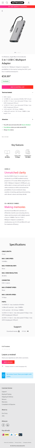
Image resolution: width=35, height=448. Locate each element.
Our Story (5, 413)
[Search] (7, 3)
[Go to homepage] (17, 2)
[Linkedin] (7, 425)
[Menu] (3, 2)
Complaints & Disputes (8, 404)
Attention (5, 119)
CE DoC (24, 331)
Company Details (27, 442)
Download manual (12, 331)
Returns (4, 399)
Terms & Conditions (8, 442)
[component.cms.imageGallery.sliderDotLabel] (16, 52)
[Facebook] (4, 425)
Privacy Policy (18, 442)
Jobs (3, 416)
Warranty (4, 402)
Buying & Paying (6, 394)
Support (4, 391)
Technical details (7, 92)
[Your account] (28, 3)
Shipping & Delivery (7, 397)
